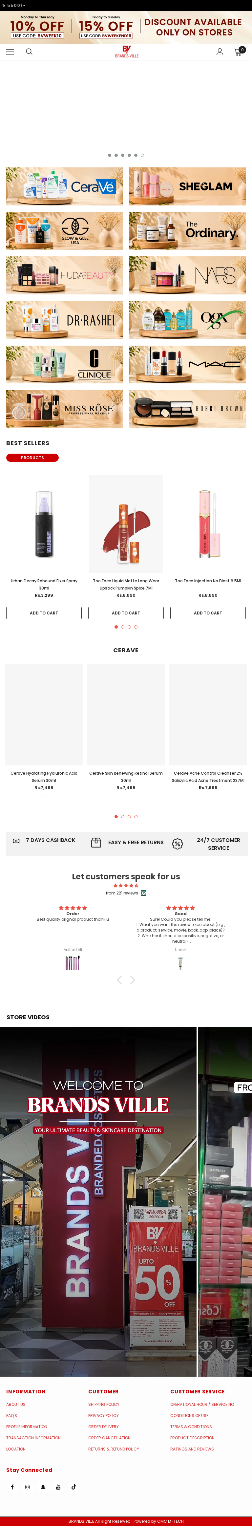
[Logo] (127, 51)
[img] (126, 885)
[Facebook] (12, 1487)
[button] (98, 1202)
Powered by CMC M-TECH (159, 1521)
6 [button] (142, 155)
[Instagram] (27, 1487)
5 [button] (135, 155)
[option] (126, 110)
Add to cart (44, 613)
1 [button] (109, 155)
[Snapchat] (43, 1487)
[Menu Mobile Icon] (10, 52)
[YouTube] (58, 1487)
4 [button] (129, 155)
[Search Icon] (36, 52)
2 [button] (116, 155)
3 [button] (122, 155)
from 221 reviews (122, 893)
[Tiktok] (74, 1487)
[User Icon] (220, 51)
